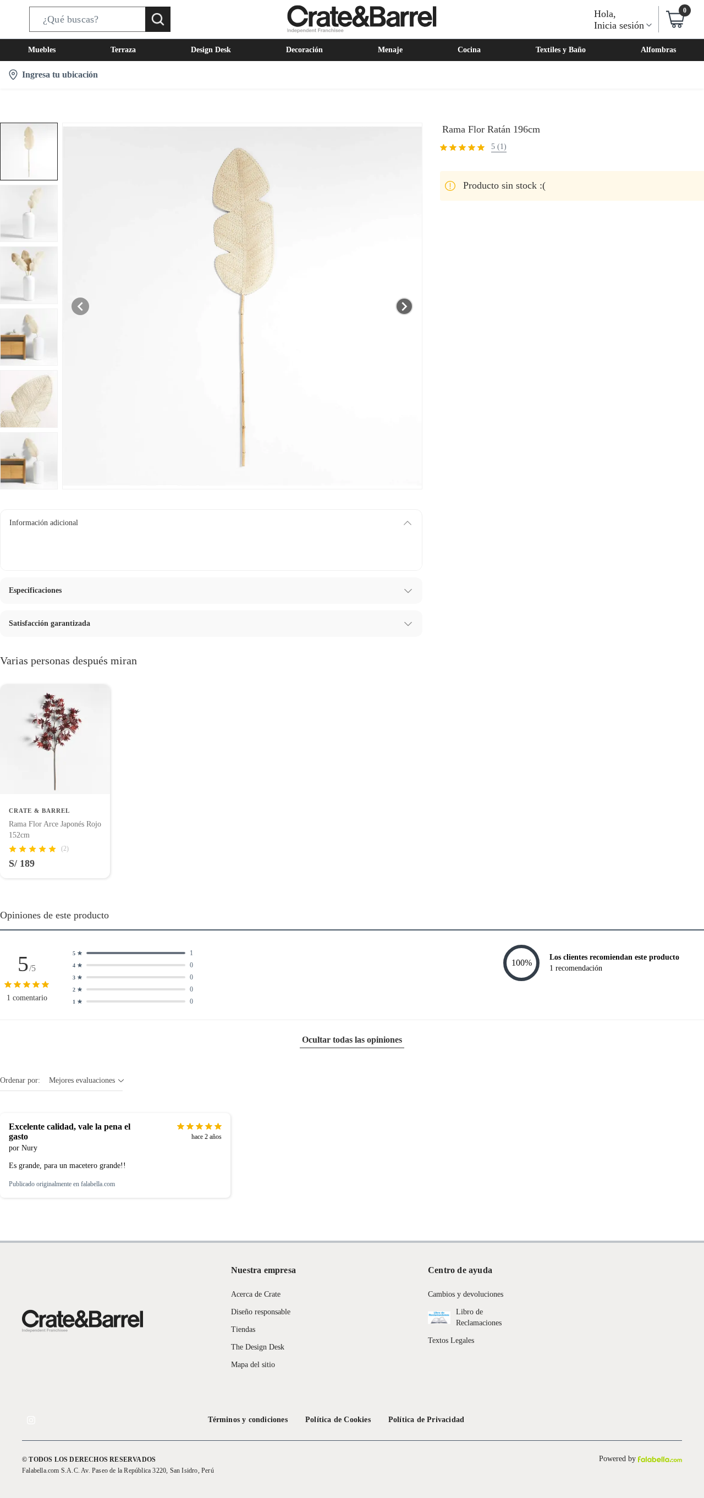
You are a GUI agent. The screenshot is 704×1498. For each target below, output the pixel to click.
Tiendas (243, 1329)
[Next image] (404, 306)
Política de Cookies (338, 1420)
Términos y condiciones (248, 1420)
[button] (99, 19)
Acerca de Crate (255, 1294)
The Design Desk (257, 1347)
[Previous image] (80, 306)
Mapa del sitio (253, 1365)
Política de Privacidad (426, 1420)
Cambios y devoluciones (465, 1294)
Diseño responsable (260, 1312)
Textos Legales (451, 1340)
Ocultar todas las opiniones (352, 1039)
